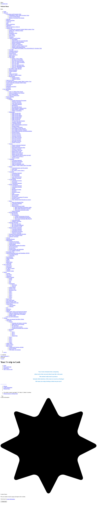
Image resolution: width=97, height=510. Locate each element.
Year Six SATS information (12, 316)
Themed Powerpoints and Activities (20, 328)
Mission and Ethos (10, 20)
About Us (5, 12)
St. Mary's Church (10, 268)
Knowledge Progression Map (18, 147)
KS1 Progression (16, 175)
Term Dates (8, 263)
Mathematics (12, 112)
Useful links (11, 255)
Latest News (9, 265)
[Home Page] (4, 3)
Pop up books (15, 196)
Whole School (12, 287)
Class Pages (9, 320)
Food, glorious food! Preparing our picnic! (21, 199)
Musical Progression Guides (18, 206)
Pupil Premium (9, 257)
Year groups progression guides (22, 209)
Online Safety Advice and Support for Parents (16, 311)
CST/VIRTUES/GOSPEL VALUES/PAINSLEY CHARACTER (27, 48)
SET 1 (13, 332)
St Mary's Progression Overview (22, 216)
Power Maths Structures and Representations (22, 131)
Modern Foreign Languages (15, 227)
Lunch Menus (12, 305)
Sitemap (5, 386)
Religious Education (13, 222)
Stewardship (14, 39)
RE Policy (11, 31)
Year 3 (10, 293)
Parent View (9, 299)
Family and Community (17, 44)
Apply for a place (10, 80)
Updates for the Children (14, 243)
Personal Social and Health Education (17, 234)
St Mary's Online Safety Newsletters (17, 314)
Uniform (8, 273)
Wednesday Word (13, 33)
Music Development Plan (17, 202)
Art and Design (12, 179)
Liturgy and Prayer (13, 54)
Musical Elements (16, 211)
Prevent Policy (12, 248)
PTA (7, 307)
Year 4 (10, 295)
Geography (11, 171)
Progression (14, 182)
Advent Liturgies (13, 71)
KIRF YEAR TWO (16, 114)
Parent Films (15, 335)
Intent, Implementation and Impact (19, 124)
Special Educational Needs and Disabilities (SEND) (17, 253)
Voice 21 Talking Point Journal (16, 91)
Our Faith (11, 49)
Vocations (11, 37)
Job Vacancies (9, 84)
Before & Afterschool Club (12, 302)
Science (11, 143)
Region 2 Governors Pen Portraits (16, 18)
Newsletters (9, 267)
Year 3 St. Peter (15, 63)
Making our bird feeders (17, 154)
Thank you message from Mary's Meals (15, 319)
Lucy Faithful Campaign (14, 250)
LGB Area (8, 85)
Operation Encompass (14, 241)
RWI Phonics (15, 105)
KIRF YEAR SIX (16, 119)
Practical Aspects (16, 132)
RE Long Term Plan (16, 223)
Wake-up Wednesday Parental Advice (17, 312)
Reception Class (12, 290)
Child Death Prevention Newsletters (17, 245)
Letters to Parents (10, 277)
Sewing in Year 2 (16, 198)
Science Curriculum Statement (18, 145)
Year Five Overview (16, 134)
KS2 (10, 282)
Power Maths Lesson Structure (19, 128)
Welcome (8, 19)
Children (5, 318)
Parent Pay (8, 309)
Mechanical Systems (16, 189)
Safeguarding (9, 240)
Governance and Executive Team (13, 14)
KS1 (10, 281)
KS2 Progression (16, 174)
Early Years (14, 169)
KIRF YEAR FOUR (16, 117)
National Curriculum (16, 101)
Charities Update (10, 271)
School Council (9, 344)
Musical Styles (15, 204)
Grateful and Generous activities (16, 347)
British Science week (16, 151)
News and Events (7, 264)
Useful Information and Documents (20, 168)
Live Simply (12, 34)
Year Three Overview (17, 137)
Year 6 (10, 297)
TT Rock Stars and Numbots (18, 120)
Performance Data (10, 251)
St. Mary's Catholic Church (15, 75)
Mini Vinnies (12, 56)
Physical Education (13, 212)
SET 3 (13, 334)
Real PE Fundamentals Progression (23, 217)
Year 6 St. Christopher (17, 67)
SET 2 (13, 333)
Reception (11, 329)
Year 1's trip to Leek (7, 369)
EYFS (10, 279)
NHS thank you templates (15, 349)
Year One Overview (16, 140)
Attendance (8, 25)
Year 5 (10, 296)
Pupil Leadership (10, 96)
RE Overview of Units (17, 226)
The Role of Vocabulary (17, 127)
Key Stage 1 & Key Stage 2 (18, 170)
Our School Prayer (13, 52)
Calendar (8, 269)
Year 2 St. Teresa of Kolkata (18, 62)
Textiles (13, 188)
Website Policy (6, 388)
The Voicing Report (13, 94)
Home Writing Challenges (18, 109)
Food (13, 193)
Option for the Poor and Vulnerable (20, 40)
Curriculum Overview (17, 180)
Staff (7, 23)
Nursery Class (12, 288)
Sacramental (12, 283)
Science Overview (16, 146)
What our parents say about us (13, 26)
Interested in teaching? (11, 86)
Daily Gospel (12, 35)
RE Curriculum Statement (18, 225)
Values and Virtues (13, 73)
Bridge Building (15, 194)
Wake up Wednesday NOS (18, 164)
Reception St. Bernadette (17, 59)
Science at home (15, 157)
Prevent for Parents (13, 246)
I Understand (3, 501)
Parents (5, 272)
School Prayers (12, 53)
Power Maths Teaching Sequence (19, 129)
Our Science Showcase (17, 150)
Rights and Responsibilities (18, 42)
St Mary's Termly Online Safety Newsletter (21, 165)
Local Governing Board (14, 16)
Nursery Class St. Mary (17, 58)
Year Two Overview (16, 138)
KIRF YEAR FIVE (16, 118)
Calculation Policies (16, 123)
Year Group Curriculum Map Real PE (23, 218)
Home (4, 11)
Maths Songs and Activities (18, 324)
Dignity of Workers (16, 43)
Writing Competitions (17, 110)
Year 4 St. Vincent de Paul (18, 65)
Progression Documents (17, 161)
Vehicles (8, 237)
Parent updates (12, 244)
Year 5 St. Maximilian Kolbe (18, 66)
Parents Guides (12, 315)
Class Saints (11, 57)
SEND (10, 278)
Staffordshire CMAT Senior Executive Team (19, 15)
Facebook (8, 87)
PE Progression (15, 215)
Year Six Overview (16, 133)
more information (11, 499)
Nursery (11, 321)
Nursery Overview (16, 142)
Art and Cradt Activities (17, 326)
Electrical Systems (16, 192)
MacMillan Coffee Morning (15, 68)
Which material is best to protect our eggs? (21, 155)
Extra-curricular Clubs (11, 301)
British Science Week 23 (17, 152)
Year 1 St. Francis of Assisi (18, 61)
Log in (4, 352)
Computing (11, 159)
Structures (14, 190)
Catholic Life (9, 28)
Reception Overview (16, 141)
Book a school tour (10, 24)
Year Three (14, 285)
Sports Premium (9, 258)
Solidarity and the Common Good (19, 45)
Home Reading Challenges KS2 (19, 108)
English (10, 99)
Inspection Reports (10, 239)
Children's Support (16, 79)
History (10, 166)
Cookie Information (7, 387)
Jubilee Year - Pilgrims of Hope (16, 30)
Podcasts (8, 310)
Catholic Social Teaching (14, 38)
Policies (8, 260)
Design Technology (13, 184)
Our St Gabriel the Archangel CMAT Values (16, 82)
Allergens (11, 306)
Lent (10, 72)
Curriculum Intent (16, 220)
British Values (9, 262)
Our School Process (13, 254)
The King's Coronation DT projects (20, 197)
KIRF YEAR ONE (16, 113)
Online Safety (9, 343)
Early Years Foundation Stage (15, 235)
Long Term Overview (17, 103)
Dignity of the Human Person (18, 47)
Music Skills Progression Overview (23, 208)
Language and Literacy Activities (19, 323)
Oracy (7, 90)
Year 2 (10, 292)
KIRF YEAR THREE (17, 115)
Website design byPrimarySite (10, 393)
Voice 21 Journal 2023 (14, 95)
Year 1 (10, 291)
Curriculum (8, 98)
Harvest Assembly (13, 70)
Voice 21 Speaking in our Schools (16, 93)
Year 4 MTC (9, 274)
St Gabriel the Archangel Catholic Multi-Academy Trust (21, 29)
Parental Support (15, 77)
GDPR (7, 259)
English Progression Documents (19, 100)
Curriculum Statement (17, 104)
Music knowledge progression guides (23, 207)
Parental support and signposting (16, 249)
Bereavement (12, 76)
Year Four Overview (16, 136)
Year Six (14, 286)
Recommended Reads (17, 107)
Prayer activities (12, 348)
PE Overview (15, 213)
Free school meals (10, 300)
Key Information (7, 89)
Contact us (8, 21)
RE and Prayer (15, 325)
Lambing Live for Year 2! (17, 156)
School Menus (9, 304)
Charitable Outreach (13, 51)
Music (10, 201)
